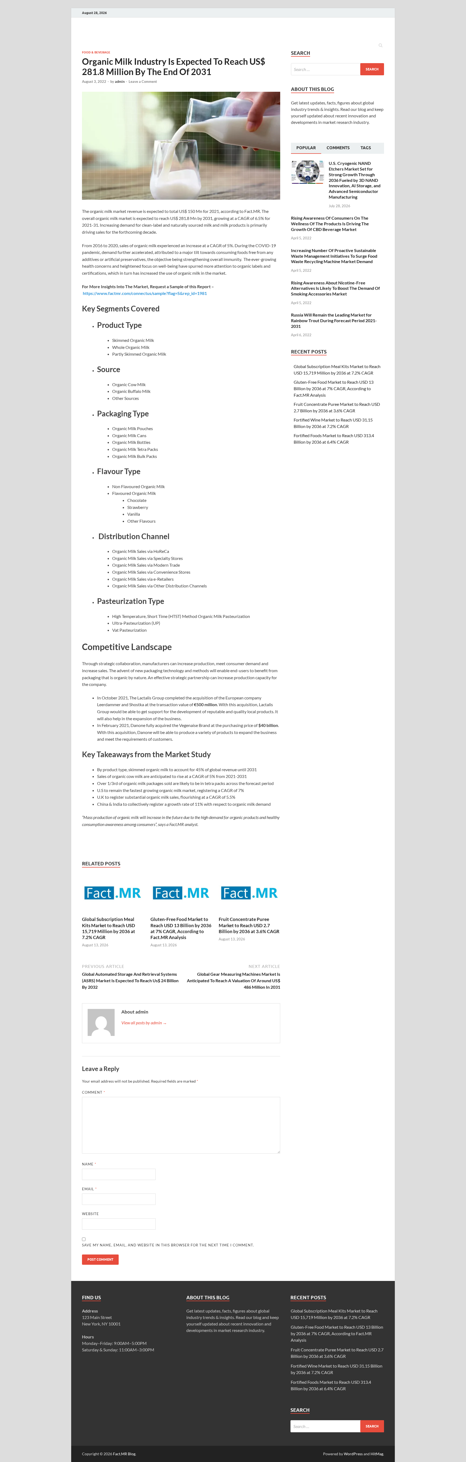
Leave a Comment (143, 81)
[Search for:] (337, 69)
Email (89, 1189)
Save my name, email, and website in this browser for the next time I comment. (168, 1245)
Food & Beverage (96, 52)
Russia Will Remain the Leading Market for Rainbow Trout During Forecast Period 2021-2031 (334, 320)
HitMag (377, 1453)
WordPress (353, 1453)
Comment (93, 1092)
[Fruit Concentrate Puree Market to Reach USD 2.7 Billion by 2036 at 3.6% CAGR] (249, 913)
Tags (366, 147)
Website (90, 1214)
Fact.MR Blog (124, 1453)
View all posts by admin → (144, 1022)
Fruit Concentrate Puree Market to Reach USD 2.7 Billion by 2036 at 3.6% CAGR (249, 925)
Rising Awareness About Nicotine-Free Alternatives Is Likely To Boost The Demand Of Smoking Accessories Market (335, 288)
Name (89, 1164)
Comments (338, 147)
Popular (306, 147)
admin (120, 81)
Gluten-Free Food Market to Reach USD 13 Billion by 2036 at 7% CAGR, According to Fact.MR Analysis (180, 928)
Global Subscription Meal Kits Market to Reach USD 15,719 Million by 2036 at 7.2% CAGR (108, 928)
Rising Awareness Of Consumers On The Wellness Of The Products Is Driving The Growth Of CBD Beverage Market (330, 223)
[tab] (306, 148)
